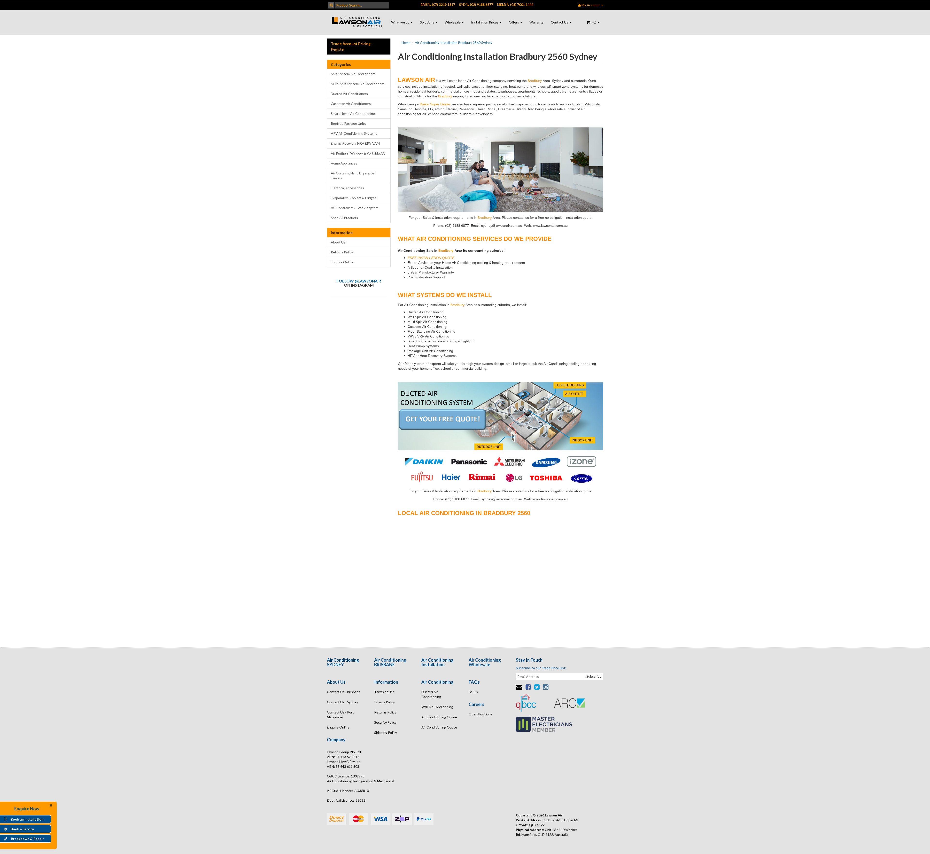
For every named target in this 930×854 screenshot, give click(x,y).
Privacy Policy (384, 702)
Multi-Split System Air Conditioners (357, 84)
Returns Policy (342, 252)
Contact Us (560, 22)
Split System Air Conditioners (353, 74)
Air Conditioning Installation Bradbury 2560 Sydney (453, 42)
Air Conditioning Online (439, 717)
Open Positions (480, 714)
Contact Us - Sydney (342, 702)
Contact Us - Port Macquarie (340, 714)
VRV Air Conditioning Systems (354, 133)
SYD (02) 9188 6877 (476, 4)
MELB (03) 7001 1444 (515, 4)
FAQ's (473, 692)
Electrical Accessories (347, 188)
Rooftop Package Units (348, 123)
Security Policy (385, 722)
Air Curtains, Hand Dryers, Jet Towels (353, 175)
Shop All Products (344, 218)
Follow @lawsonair (359, 281)
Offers (514, 22)
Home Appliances (344, 163)
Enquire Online (342, 262)
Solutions (427, 22)
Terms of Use (384, 692)
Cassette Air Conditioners (351, 104)
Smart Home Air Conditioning (353, 113)
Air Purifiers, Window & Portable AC (358, 153)
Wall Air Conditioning (437, 707)
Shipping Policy (385, 732)
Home (406, 42)
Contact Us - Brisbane (343, 692)
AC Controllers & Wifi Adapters (355, 208)
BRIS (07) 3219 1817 (437, 4)
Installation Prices (485, 22)
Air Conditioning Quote (439, 727)
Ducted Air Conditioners (349, 94)
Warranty (536, 22)
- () (593, 22)
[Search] (331, 5)
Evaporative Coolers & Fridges (353, 198)
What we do (400, 22)
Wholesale (453, 22)
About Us (338, 242)
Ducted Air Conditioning (431, 694)
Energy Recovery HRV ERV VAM (355, 143)
